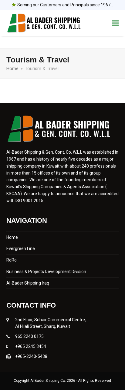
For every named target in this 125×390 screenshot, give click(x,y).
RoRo (11, 260)
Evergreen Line (20, 248)
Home (12, 237)
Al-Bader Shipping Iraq (27, 283)
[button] (115, 23)
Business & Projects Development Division (46, 271)
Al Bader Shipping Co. (48, 380)
